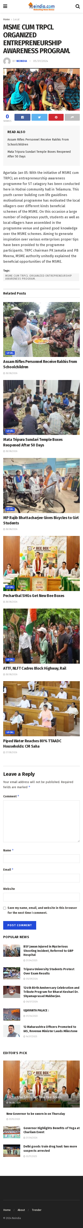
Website (9, 889)
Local (16, 19)
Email (8, 869)
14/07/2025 (31, 1036)
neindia (21, 61)
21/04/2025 (31, 960)
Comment (11, 796)
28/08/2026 (11, 373)
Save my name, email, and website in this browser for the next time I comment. (42, 910)
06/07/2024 (31, 1002)
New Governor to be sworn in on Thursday (35, 1114)
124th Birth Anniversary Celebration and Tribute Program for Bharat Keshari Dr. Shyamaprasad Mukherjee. (51, 992)
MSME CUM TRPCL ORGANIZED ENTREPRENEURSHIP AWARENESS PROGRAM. (38, 277)
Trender (37, 1210)
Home (6, 19)
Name (8, 850)
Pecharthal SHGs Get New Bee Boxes (33, 595)
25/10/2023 (14, 1119)
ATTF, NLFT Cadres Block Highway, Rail (34, 668)
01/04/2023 (31, 1016)
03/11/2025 (31, 1156)
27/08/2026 (11, 752)
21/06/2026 (31, 1138)
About (21, 1210)
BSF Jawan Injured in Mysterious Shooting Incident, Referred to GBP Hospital (48, 951)
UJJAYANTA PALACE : (36, 1010)
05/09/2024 (31, 979)
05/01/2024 (40, 61)
